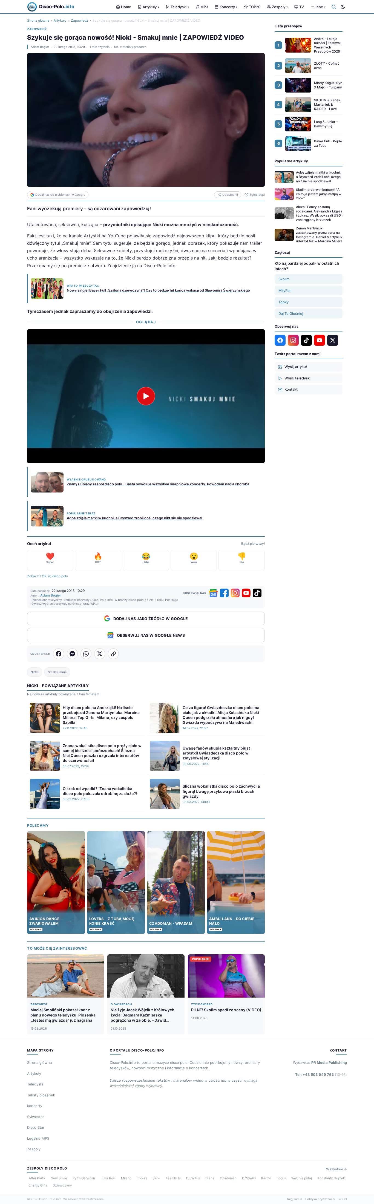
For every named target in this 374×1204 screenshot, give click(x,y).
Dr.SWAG (249, 1178)
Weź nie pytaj (301, 1178)
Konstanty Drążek (331, 1178)
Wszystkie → (336, 1169)
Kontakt (291, 389)
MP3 (204, 7)
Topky (283, 302)
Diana (209, 1178)
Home (126, 7)
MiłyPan (285, 290)
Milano (126, 1178)
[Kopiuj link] (113, 653)
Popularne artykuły (291, 161)
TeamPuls (173, 1178)
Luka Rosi (108, 1178)
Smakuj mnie (57, 672)
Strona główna (38, 20)
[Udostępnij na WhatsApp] (85, 653)
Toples (142, 1178)
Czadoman (228, 1178)
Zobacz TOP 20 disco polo (47, 576)
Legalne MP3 (38, 1138)
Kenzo (266, 1178)
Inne (320, 7)
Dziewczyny (62, 1185)
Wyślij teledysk (297, 378)
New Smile (59, 1178)
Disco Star (35, 1127)
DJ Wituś (193, 1178)
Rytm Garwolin (84, 1178)
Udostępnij (230, 195)
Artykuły (151, 7)
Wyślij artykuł (295, 366)
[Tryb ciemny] (343, 7)
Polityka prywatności (320, 1199)
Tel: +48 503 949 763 (321, 1074)
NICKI (35, 672)
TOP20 (254, 7)
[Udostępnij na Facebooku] (58, 653)
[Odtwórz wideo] (146, 396)
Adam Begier (40, 47)
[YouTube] (246, 593)
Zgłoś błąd (257, 195)
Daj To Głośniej (290, 313)
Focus (281, 1178)
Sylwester (35, 1116)
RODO (342, 1199)
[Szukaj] (334, 7)
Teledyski (180, 7)
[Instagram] (235, 593)
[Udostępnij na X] (99, 653)
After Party (37, 1178)
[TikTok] (257, 593)
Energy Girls (38, 1185)
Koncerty (228, 7)
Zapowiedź (79, 20)
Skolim (283, 279)
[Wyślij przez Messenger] (72, 653)
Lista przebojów (288, 26)
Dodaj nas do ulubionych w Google (60, 195)
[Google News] (213, 593)
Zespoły (280, 7)
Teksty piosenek (41, 1095)
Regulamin (294, 1199)
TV (301, 7)
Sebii (156, 1178)
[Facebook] (224, 593)
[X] (332, 340)
